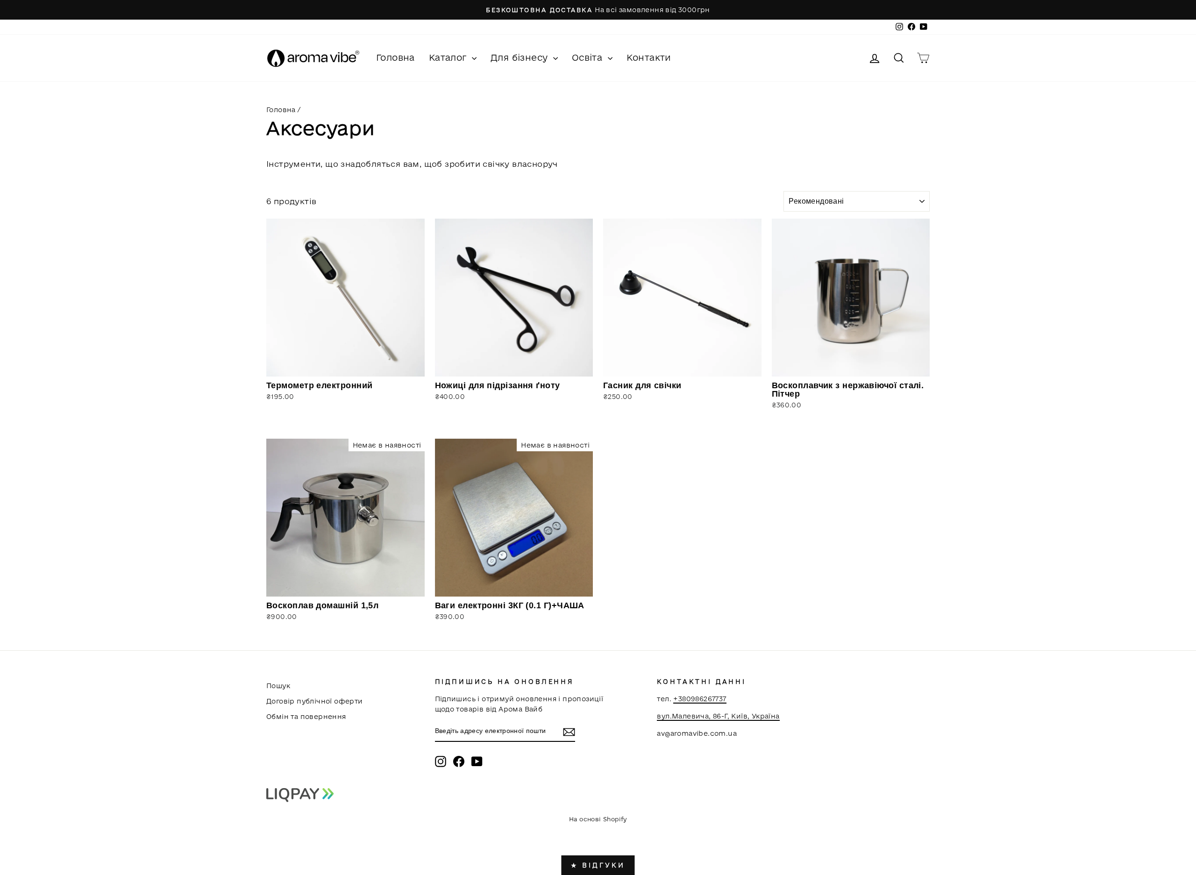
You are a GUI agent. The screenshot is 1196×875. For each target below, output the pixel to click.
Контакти (648, 57)
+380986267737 (699, 699)
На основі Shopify (598, 819)
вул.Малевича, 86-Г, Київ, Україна (718, 716)
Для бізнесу (521, 57)
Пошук (278, 686)
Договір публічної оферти (314, 701)
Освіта (588, 57)
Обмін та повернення (306, 716)
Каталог (449, 57)
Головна (395, 57)
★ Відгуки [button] (598, 865)
